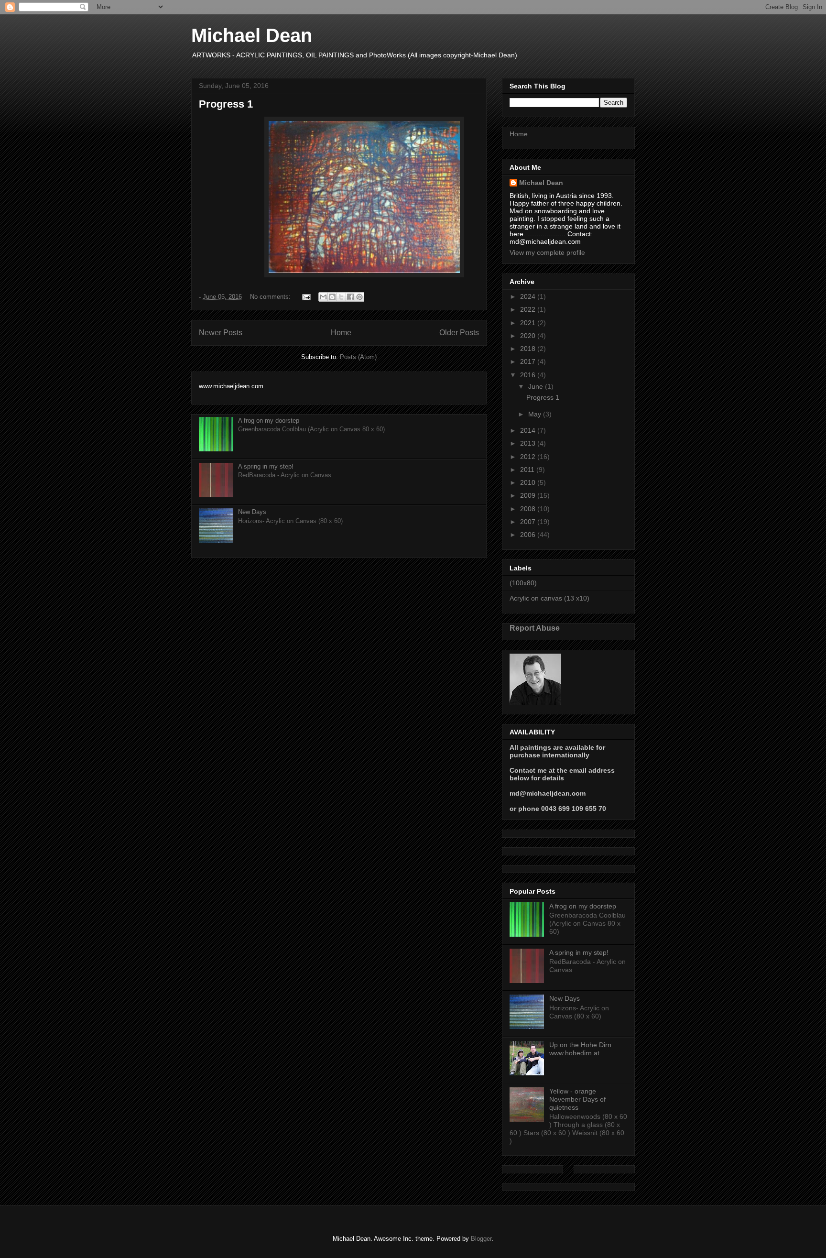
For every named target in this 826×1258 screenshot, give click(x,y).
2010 (528, 482)
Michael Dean (251, 35)
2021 (528, 323)
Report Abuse (535, 628)
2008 (528, 509)
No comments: (271, 296)
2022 (528, 309)
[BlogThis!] (332, 297)
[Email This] (323, 297)
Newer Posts (220, 332)
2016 (528, 375)
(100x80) (523, 583)
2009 (528, 495)
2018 (528, 348)
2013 (528, 443)
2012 (528, 456)
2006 (528, 534)
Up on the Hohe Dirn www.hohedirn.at (580, 1049)
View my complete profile (547, 252)
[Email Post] (306, 296)
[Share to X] (341, 297)
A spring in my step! (265, 466)
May (535, 414)
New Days (252, 511)
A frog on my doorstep (268, 420)
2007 (528, 521)
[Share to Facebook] (350, 297)
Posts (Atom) (358, 357)
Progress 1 (226, 104)
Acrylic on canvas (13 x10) (549, 598)
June (536, 386)
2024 (528, 296)
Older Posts (459, 332)
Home (341, 332)
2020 (528, 335)
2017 (528, 361)
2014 (528, 430)
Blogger (481, 1238)
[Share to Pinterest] (359, 297)
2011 (528, 469)
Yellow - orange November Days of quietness (577, 1099)
